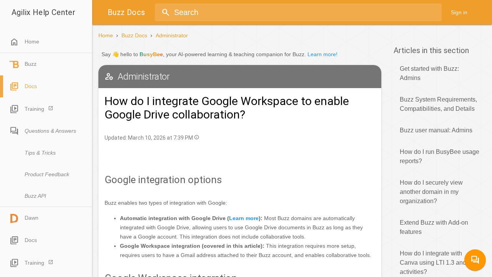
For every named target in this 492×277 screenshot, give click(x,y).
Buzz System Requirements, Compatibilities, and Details (438, 104)
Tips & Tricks (40, 153)
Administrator (172, 35)
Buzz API (35, 196)
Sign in (459, 12)
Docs (31, 86)
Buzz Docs (134, 35)
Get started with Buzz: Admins (429, 73)
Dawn (31, 218)
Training (34, 109)
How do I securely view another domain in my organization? (431, 191)
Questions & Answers (50, 131)
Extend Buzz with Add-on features (434, 227)
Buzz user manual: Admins (436, 130)
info (196, 137)
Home (24, 42)
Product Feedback (47, 174)
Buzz (31, 64)
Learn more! (322, 54)
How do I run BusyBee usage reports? (439, 156)
